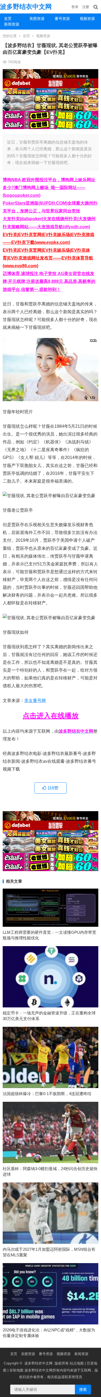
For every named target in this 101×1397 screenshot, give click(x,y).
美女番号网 (35, 700)
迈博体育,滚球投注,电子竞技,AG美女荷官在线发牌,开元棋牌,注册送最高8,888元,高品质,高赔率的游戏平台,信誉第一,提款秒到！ (49, 281)
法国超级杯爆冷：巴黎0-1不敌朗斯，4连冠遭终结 (47, 1093)
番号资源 (62, 18)
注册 (85, 7)
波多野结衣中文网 (26, 6)
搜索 (83, 1389)
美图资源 (36, 18)
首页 (8, 18)
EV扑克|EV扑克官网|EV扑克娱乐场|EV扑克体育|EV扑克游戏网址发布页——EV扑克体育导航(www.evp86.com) (48, 258)
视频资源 (87, 18)
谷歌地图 (16, 1370)
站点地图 (77, 1363)
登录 (74, 7)
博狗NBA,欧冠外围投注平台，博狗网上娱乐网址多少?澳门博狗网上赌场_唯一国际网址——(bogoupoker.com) (49, 187)
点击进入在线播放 (51, 716)
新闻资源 (11, 24)
